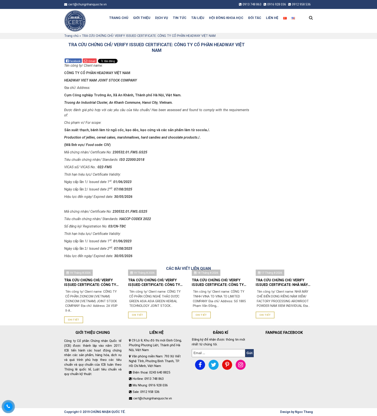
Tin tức (179, 18)
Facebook (75, 61)
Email (91, 61)
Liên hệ (272, 18)
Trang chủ (118, 18)
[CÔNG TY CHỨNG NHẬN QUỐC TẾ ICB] (82, 21)
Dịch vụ (161, 18)
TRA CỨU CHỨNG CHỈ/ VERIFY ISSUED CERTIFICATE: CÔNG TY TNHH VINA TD (218, 282)
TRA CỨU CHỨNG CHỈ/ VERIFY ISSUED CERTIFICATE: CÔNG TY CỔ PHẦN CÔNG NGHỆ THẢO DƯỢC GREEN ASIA (154, 282)
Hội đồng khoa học (226, 18)
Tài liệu (197, 18)
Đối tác (254, 18)
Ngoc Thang (304, 412)
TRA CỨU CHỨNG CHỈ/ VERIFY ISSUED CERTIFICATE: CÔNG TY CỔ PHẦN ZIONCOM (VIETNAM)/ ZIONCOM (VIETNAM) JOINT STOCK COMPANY (90, 282)
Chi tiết (73, 319)
